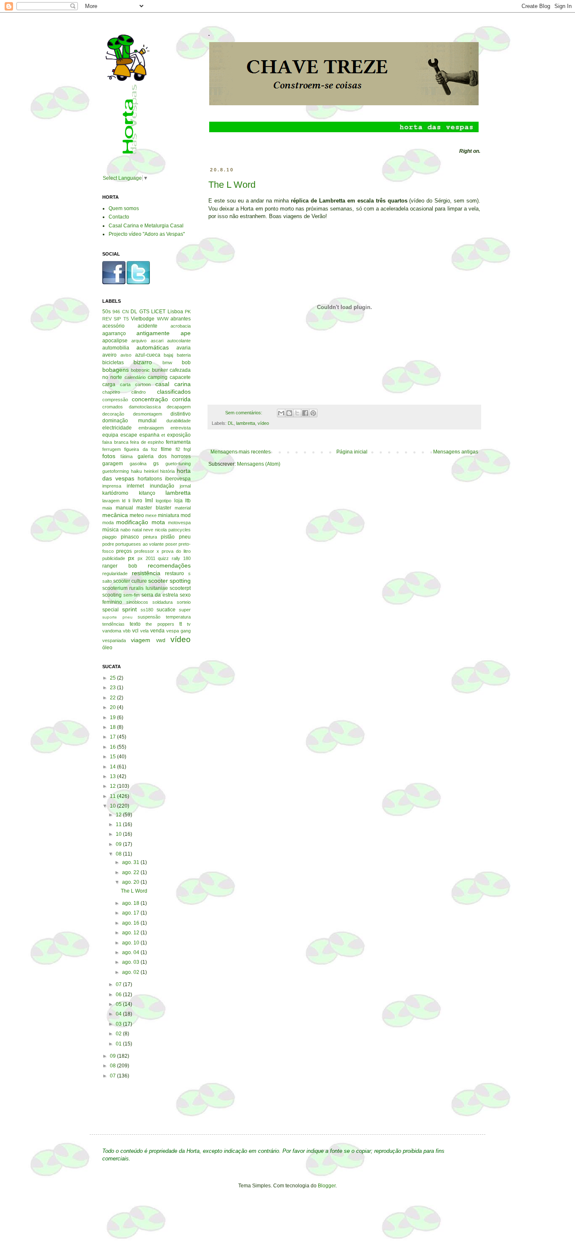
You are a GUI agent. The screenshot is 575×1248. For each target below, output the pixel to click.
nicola (161, 529)
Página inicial (351, 452)
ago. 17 (131, 913)
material (183, 507)
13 (113, 776)
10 (113, 806)
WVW (162, 318)
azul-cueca (147, 355)
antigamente (153, 333)
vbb (126, 630)
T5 (126, 318)
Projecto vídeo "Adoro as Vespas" (147, 234)
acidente (147, 326)
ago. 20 (131, 882)
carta (125, 384)
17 (113, 737)
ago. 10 (131, 943)
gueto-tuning (178, 463)
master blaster (153, 508)
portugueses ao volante (139, 544)
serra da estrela (159, 595)
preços (124, 551)
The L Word (232, 184)
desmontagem (147, 413)
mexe (151, 515)
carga (108, 384)
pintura (150, 536)
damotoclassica (145, 406)
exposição (179, 435)
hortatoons (150, 479)
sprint (129, 609)
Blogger (326, 1186)
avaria (183, 348)
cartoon (143, 384)
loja (178, 501)
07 (119, 984)
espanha (149, 435)
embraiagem (151, 427)
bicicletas (113, 362)
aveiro (109, 355)
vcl (135, 631)
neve (148, 529)
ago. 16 (131, 923)
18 (113, 727)
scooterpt (180, 588)
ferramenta (178, 442)
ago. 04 (131, 952)
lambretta (245, 423)
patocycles (179, 529)
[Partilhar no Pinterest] (313, 413)
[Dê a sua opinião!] (289, 413)
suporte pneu (117, 617)
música (110, 530)
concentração (150, 399)
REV (107, 318)
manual (124, 508)
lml (149, 500)
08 (119, 854)
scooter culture (130, 581)
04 (119, 1014)
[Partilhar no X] (297, 413)
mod (186, 515)
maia (107, 507)
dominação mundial (129, 421)
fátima (126, 456)
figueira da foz (140, 449)
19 (113, 717)
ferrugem (111, 449)
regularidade (115, 573)
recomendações (169, 565)
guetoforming (115, 471)
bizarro (142, 362)
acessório (113, 326)
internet (135, 486)
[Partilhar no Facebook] (305, 413)
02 (119, 1034)
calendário (135, 377)
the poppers (160, 624)
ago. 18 (131, 903)
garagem (112, 464)
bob (186, 362)
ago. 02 (131, 972)
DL (231, 423)
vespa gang (178, 630)
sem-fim (131, 594)
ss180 (147, 609)
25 (113, 678)
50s (106, 312)
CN (125, 311)
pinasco (130, 537)
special (110, 610)
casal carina (173, 384)
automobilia (115, 348)
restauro (174, 573)
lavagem (111, 500)
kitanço (147, 493)
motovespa (179, 522)
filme (166, 449)
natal (137, 529)
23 (113, 688)
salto (107, 581)
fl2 (178, 449)
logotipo (163, 500)
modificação (132, 522)
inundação (162, 486)
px (131, 558)
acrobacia (180, 325)
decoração (113, 413)
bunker (160, 370)
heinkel (151, 471)
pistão (168, 537)
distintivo (180, 414)
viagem (140, 640)
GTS (144, 312)
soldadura (162, 602)
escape (128, 435)
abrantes (180, 319)
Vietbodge (142, 319)
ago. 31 (131, 862)
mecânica (115, 515)
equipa (110, 435)
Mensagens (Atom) (258, 464)
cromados (112, 406)
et (163, 434)
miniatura (168, 515)
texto (135, 624)
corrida (181, 399)
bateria (184, 354)
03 (119, 1024)
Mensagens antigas (455, 452)
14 (113, 767)
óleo (107, 648)
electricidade (117, 428)
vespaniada (114, 640)
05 (119, 1004)
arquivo (138, 340)
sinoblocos (137, 602)
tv (189, 624)
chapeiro (111, 392)
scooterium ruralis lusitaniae (135, 588)
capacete (180, 377)
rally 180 (181, 558)
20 (113, 707)
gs (156, 464)
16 (113, 747)
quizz (163, 558)
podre (108, 544)
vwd (160, 640)
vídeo (263, 423)
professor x (146, 551)
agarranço (114, 333)
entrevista (180, 427)
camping (158, 377)
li (129, 500)
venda (157, 631)
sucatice (166, 610)
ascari (157, 340)
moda (108, 522)
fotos (108, 456)
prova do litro (176, 551)
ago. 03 (131, 962)
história (167, 471)
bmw (167, 362)
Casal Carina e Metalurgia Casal (146, 226)
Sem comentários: (244, 412)
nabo (125, 529)
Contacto (119, 217)
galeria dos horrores (164, 456)
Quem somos (124, 208)
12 (113, 786)
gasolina (138, 463)
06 (119, 994)
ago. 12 (131, 933)
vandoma (111, 630)
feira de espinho (147, 442)
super (185, 609)
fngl (187, 449)
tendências (113, 624)
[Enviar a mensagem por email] (281, 413)
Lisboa (175, 312)
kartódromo (115, 493)
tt (180, 624)
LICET (158, 312)
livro (137, 501)
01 (119, 1044)
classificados (174, 391)
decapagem (179, 406)
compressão (115, 399)
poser (171, 544)
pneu (185, 537)
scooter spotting (169, 580)
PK (188, 311)
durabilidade (178, 420)
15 (113, 757)
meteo (137, 515)
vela (144, 630)
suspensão (149, 616)
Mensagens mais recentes (240, 452)
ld (123, 500)
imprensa (111, 485)
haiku (136, 471)
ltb (188, 501)
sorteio (184, 602)
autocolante (179, 340)
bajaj (168, 354)
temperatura (178, 616)
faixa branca (115, 442)
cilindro (138, 392)
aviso (125, 354)
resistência (146, 573)
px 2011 (146, 558)
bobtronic (140, 370)
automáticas (152, 347)
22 (113, 698)
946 (116, 311)
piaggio (109, 536)
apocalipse (115, 341)
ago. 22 (131, 872)
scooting (112, 595)
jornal (185, 485)
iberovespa (178, 479)
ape (186, 333)
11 (113, 796)
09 (119, 844)
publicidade (113, 558)
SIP (117, 318)
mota (158, 522)
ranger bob (119, 566)
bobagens (115, 369)
